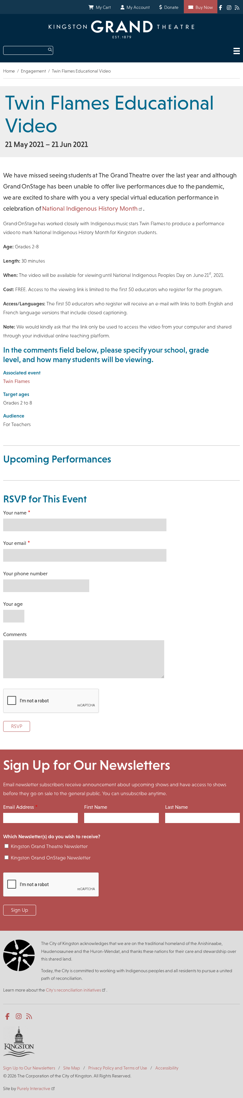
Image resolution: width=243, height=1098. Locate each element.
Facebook (221, 7)
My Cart (103, 7)
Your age (13, 604)
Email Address (18, 807)
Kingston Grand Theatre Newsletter (49, 846)
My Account (138, 7)
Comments (15, 634)
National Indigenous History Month (90, 208)
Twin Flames (16, 381)
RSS (237, 7)
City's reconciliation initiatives (73, 990)
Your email (14, 543)
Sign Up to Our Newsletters (29, 1067)
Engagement (33, 70)
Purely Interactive (33, 1088)
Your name (15, 512)
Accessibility (166, 1067)
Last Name (176, 807)
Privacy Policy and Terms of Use (117, 1067)
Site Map (71, 1067)
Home (9, 70)
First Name (95, 807)
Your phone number (25, 573)
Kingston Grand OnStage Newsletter (50, 857)
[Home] (121, 29)
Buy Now (204, 7)
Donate (171, 7)
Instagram (229, 7)
